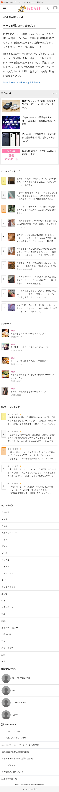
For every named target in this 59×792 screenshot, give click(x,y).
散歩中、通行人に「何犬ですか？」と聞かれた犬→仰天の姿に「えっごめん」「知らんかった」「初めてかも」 (36, 181)
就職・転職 (6, 634)
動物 (3, 614)
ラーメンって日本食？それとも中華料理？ (29, 361)
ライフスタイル (8, 587)
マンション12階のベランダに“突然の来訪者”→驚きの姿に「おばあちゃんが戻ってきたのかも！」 (37, 209)
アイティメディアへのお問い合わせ (17, 758)
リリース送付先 (8, 765)
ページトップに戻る (29, 789)
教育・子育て (7, 648)
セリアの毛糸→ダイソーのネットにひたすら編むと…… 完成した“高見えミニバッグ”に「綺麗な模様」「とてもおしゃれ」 (36, 294)
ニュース (5, 567)
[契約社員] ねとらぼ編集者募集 (15, 752)
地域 (3, 621)
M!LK (14, 690)
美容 (3, 661)
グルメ (4, 546)
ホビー (4, 580)
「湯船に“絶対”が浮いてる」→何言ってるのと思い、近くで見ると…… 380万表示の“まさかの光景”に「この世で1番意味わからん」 (37, 196)
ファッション (7, 573)
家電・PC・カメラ (10, 628)
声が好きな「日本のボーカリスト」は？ (28, 334)
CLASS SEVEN (19, 702)
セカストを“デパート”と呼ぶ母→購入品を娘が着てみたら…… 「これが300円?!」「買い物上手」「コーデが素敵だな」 (37, 280)
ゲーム (4, 553)
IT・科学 (5, 512)
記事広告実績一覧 (9, 779)
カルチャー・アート (10, 533)
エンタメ (5, 519)
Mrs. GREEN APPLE (21, 678)
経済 (3, 655)
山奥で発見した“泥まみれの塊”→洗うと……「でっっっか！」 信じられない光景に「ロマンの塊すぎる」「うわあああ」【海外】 (36, 238)
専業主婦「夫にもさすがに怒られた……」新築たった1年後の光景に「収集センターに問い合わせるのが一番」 (37, 266)
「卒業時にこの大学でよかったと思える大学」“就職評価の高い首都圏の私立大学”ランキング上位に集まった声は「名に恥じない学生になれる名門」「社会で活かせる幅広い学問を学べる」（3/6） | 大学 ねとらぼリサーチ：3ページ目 (32, 441)
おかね (4, 526)
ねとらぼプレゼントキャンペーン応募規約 (20, 745)
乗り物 (4, 594)
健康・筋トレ (7, 607)
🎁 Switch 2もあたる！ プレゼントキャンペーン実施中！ (22, 2)
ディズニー (6, 560)
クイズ (4, 539)
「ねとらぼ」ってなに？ (12, 731)
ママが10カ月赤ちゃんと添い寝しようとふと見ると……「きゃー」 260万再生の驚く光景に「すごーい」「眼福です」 (37, 308)
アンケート (6, 323)
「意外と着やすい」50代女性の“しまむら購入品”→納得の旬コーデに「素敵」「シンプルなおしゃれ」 (37, 224)
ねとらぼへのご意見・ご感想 (14, 738)
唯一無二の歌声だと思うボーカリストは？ (29, 392)
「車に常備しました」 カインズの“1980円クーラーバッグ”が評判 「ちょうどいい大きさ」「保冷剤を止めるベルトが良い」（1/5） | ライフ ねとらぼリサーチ (32, 472)
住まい (4, 600)
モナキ (15, 715)
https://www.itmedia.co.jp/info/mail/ (21, 82)
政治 (3, 641)
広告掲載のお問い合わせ (12, 772)
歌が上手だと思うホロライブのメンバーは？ (30, 347)
